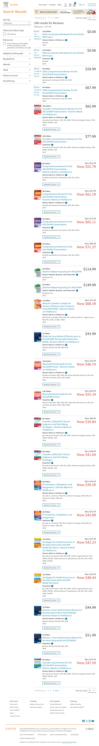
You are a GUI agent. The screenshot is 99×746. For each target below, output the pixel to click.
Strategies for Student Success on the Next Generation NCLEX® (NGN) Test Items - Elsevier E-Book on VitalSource (58, 546)
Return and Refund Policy (58, 734)
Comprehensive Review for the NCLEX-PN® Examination (57, 223)
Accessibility (74, 734)
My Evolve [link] (43, 5)
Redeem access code (37, 704)
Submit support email (57, 713)
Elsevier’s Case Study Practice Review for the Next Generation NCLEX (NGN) (62, 639)
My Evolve (14, 701)
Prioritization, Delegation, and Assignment (57, 516)
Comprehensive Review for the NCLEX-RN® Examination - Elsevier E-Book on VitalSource (57, 197)
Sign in (12, 713)
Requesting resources (57, 710)
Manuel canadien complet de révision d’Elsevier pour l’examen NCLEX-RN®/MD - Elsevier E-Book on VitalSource (58, 307)
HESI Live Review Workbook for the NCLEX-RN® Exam (63, 35)
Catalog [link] (52, 5)
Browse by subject (36, 707)
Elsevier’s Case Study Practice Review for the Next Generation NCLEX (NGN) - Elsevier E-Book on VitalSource (62, 613)
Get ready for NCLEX (77, 707)
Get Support (55, 701)
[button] (17, 40)
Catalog (33, 701)
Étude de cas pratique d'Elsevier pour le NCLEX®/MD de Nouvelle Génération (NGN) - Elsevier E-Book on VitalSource (61, 339)
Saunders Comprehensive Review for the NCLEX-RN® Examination (62, 140)
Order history (14, 707)
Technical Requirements (27, 738)
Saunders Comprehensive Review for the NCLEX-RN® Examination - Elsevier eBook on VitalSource (62, 111)
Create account (15, 716)
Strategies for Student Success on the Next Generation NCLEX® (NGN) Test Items (58, 580)
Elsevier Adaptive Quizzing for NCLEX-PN (62, 271)
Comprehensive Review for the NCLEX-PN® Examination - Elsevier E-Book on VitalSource (57, 169)
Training (73, 701)
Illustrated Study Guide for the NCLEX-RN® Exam (57, 395)
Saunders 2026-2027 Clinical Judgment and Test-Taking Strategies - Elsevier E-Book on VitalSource (57, 425)
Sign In (82, 4)
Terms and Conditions (27, 734)
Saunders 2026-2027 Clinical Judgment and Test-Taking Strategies (56, 457)
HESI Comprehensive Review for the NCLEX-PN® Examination (59, 73)
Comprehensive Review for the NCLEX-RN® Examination (57, 248)
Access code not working (58, 707)
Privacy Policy (42, 734)
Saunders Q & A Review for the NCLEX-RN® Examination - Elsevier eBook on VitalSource (57, 665)
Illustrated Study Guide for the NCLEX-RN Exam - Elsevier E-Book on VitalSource (58, 367)
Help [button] (59, 5)
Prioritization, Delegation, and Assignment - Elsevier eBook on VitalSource (57, 487)
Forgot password (55, 704)
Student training (75, 704)
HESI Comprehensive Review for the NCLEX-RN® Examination (59, 91)
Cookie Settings (67, 742)
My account (13, 704)
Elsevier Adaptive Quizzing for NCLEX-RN (62, 287)
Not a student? (15, 710)
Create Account (92, 5)
